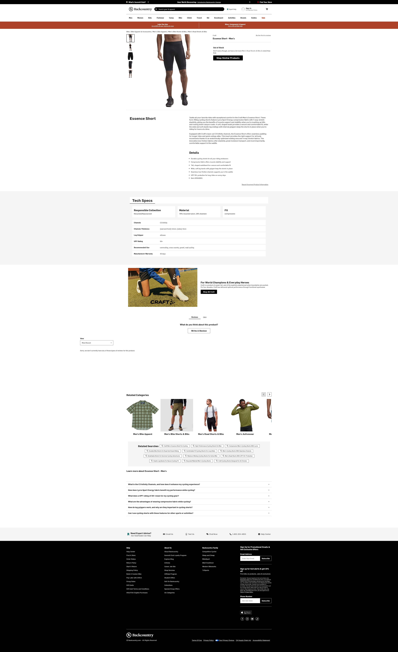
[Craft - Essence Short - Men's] (130, 38)
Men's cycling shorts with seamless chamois (237, 451)
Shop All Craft (209, 292)
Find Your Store (266, 2)
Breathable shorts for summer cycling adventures (164, 456)
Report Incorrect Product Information (255, 184)
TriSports (205, 570)
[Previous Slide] (148, 2)
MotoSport (206, 559)
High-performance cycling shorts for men (208, 446)
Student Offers (169, 578)
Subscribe (266, 558)
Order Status (131, 559)
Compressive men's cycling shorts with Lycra (243, 446)
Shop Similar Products (228, 57)
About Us (168, 548)
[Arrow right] (269, 394)
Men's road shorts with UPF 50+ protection (239, 456)
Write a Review (199, 330)
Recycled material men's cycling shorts (198, 461)
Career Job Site (169, 566)
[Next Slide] (249, 2)
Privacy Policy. (249, 592)
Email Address (246, 554)
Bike (128, 31)
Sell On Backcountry (171, 581)
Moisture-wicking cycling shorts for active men (202, 456)
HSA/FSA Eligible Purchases (137, 592)
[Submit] (156, 9)
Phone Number (246, 596)
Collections (168, 585)
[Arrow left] (264, 394)
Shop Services (169, 570)
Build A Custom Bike (133, 574)
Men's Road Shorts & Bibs (197, 31)
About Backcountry (171, 551)
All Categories (169, 592)
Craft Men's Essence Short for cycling (176, 446)
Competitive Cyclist (209, 551)
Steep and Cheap (208, 555)
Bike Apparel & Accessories (141, 31)
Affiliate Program (170, 574)
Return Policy (131, 563)
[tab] (142, 200)
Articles (167, 563)
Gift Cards (130, 585)
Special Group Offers (172, 589)
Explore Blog (169, 559)
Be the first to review (263, 35)
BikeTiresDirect (208, 563)
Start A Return (131, 566)
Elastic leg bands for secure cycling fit (166, 461)
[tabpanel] (199, 231)
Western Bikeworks (209, 566)
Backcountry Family (210, 548)
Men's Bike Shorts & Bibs (177, 31)
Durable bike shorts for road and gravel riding (164, 451)
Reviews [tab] (194, 317)
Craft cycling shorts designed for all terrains (232, 461)
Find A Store (130, 555)
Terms (242, 592)
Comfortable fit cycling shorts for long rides (200, 451)
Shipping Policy (132, 570)
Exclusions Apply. (245, 579)
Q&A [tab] (205, 317)
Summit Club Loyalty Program (175, 555)
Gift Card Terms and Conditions (137, 589)
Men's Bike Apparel (160, 31)
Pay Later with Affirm (134, 578)
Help (128, 548)
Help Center (130, 551)
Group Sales (130, 581)
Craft (214, 35)
